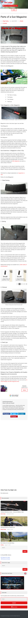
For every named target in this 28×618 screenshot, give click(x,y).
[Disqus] (14, 438)
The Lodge (8, 2)
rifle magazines (15, 161)
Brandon (21, 21)
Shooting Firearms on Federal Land (8, 527)
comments (5, 23)
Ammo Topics (3, 513)
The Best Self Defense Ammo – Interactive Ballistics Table (12, 512)
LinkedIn (22, 414)
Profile (24, 390)
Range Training (5, 21)
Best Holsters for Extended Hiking (7, 543)
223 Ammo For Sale (5, 557)
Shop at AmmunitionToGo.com (11, 5)
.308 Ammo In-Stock (5, 559)
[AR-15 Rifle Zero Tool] (12, 589)
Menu (14, 10)
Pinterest (14, 416)
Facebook (6, 414)
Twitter (14, 414)
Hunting (2, 544)
